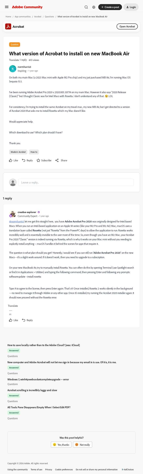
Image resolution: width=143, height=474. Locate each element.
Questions (49, 16)
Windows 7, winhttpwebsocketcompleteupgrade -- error (38, 379)
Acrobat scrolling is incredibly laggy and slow (32, 390)
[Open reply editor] (71, 182)
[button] (6, 8)
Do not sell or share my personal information (97, 469)
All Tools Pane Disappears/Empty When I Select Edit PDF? (38, 407)
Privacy (48, 469)
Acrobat (37, 16)
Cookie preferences (64, 469)
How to (34, 151)
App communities (23, 16)
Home (8, 16)
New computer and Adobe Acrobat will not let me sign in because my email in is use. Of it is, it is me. (61, 362)
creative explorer (27, 212)
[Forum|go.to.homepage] (27, 7)
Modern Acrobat (18, 151)
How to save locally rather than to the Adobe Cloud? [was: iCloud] (43, 345)
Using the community (17, 469)
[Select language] (94, 7)
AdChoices (129, 469)
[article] (71, 266)
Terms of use (36, 469)
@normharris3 (16, 221)
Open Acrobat (127, 26)
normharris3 (24, 66)
